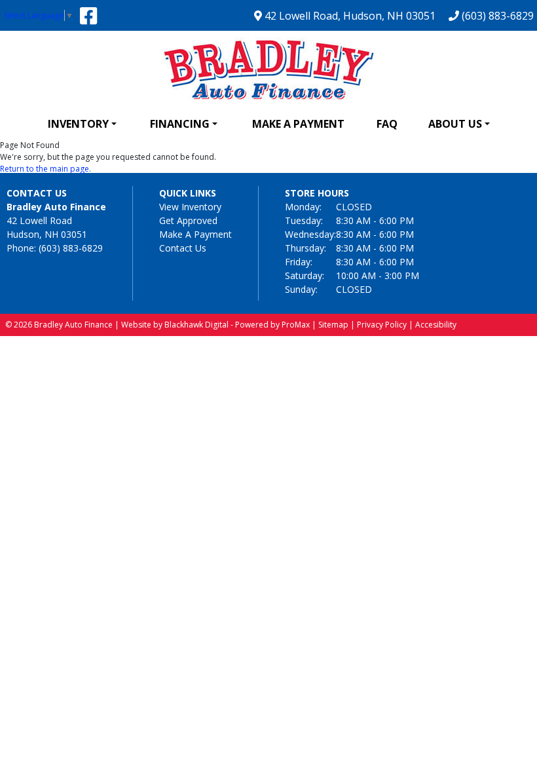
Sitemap (333, 324)
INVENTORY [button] (78, 124)
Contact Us (182, 248)
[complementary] (497, 733)
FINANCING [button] (180, 124)
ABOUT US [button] (455, 124)
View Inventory (190, 206)
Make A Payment (195, 234)
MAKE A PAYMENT (298, 124)
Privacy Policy (382, 324)
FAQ (387, 124)
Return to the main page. (45, 168)
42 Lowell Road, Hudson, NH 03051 (348, 16)
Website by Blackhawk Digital (175, 324)
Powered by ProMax (272, 324)
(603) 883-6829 (496, 16)
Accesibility (435, 324)
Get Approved (188, 220)
